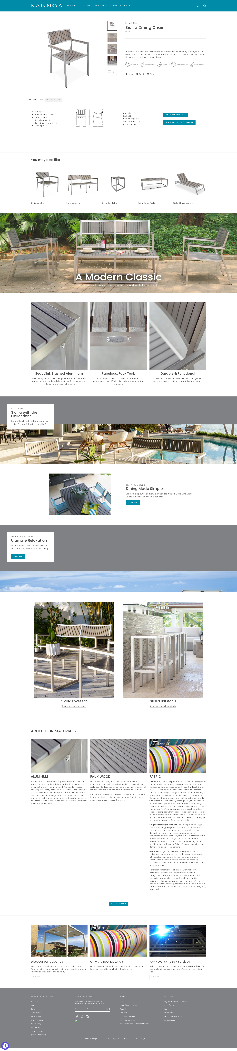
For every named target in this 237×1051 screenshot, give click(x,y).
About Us (34, 1002)
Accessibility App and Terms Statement (135, 1024)
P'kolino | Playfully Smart (173, 1016)
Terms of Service (37, 1031)
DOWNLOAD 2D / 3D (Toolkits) (179, 122)
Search (33, 1005)
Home (127, 23)
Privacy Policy (36, 1024)
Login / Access (170, 1005)
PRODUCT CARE (53, 100)
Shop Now (133, 502)
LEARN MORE (155, 977)
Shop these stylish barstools (163, 706)
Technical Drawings (127, 1020)
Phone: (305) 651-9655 (128, 1005)
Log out (167, 1009)
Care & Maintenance (127, 1016)
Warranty (123, 1009)
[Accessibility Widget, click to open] (5, 1046)
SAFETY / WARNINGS (38, 1035)
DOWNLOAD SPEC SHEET (176, 115)
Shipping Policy (37, 1020)
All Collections (169, 1020)
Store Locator (36, 1016)
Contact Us (124, 1002)
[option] (68, 58)
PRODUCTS (71, 5)
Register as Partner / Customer (176, 1002)
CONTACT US (115, 5)
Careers (34, 1009)
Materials (123, 1013)
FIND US (127, 5)
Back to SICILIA (120, 904)
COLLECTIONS (85, 5)
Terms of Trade (36, 1013)
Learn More (36, 977)
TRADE (96, 5)
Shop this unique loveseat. (74, 706)
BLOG (104, 5)
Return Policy (35, 1028)
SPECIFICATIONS (36, 100)
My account (168, 1013)
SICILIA (133, 23)
